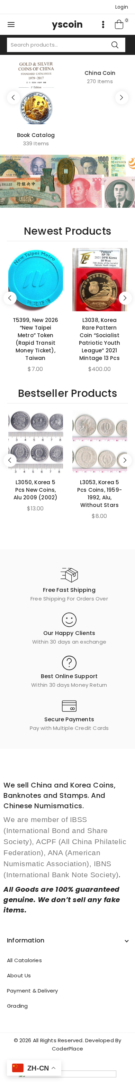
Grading (17, 1005)
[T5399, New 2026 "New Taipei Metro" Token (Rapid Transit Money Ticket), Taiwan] (35, 279)
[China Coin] (99, 90)
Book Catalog (35, 135)
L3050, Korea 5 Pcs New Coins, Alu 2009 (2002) (36, 490)
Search (115, 45)
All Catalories (24, 960)
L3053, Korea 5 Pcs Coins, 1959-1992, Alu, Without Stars (99, 494)
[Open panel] (11, 24)
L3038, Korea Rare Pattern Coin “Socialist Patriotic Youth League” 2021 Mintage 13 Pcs (99, 339)
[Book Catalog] (35, 93)
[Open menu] (103, 24)
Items (35, 143)
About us (19, 975)
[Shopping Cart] (119, 24)
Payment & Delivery (32, 990)
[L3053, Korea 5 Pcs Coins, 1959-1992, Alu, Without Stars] (99, 441)
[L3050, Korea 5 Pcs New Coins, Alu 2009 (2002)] (35, 441)
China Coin (99, 130)
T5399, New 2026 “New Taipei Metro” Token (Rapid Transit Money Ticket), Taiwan (35, 339)
